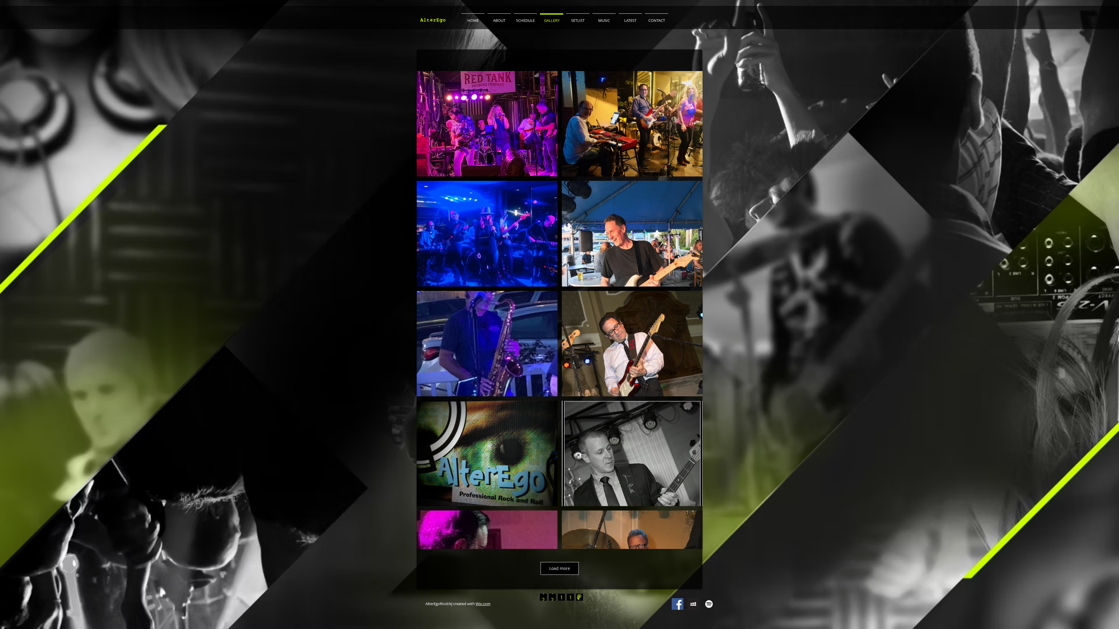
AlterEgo (433, 20)
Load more (559, 568)
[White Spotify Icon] (709, 604)
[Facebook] (677, 604)
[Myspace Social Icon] (693, 604)
